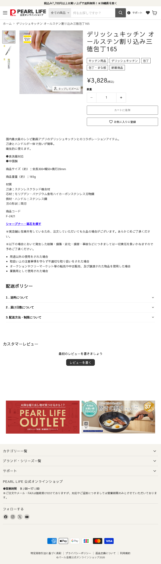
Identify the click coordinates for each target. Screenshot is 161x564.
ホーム (7, 23)
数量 (89, 89)
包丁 (146, 61)
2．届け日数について (20, 307)
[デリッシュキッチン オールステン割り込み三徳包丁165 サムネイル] (9, 37)
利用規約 (125, 553)
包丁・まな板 (97, 67)
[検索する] (120, 12)
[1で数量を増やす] (121, 97)
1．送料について (17, 297)
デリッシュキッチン (124, 61)
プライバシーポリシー (78, 553)
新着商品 (117, 67)
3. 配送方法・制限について (23, 317)
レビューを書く (80, 362)
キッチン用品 (97, 61)
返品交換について (105, 553)
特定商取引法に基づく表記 (46, 553)
